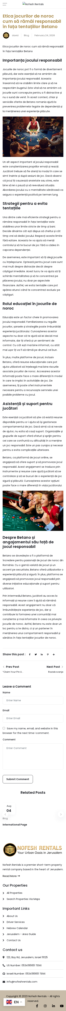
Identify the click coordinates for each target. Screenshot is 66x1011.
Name (6, 692)
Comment (9, 739)
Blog (26, 35)
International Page (15, 824)
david (14, 35)
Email (6, 710)
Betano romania (36, 102)
